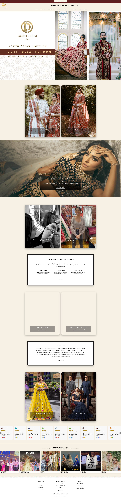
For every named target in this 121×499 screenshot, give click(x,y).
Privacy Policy (80, 483)
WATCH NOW (42, 329)
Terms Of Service (80, 485)
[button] (1, 433)
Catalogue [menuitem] (50, 9)
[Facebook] (57, 494)
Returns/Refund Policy (80, 488)
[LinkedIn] (62, 494)
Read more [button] (3, 435)
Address (60, 489)
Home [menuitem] (36, 9)
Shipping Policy (80, 486)
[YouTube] (59, 494)
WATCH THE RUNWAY (78, 329)
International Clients (60, 483)
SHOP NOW (42, 132)
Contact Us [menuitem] (73, 9)
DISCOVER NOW (60, 187)
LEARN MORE (60, 279)
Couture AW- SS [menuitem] (83, 9)
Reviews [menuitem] (66, 9)
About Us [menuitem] (42, 9)
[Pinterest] (64, 494)
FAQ (60, 487)
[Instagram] (54, 494)
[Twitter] (67, 494)
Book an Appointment (60, 485)
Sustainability (41, 487)
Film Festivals (41, 489)
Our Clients (60, 490)
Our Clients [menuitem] (59, 9)
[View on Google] (2, 428)
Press (41, 483)
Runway (40, 485)
